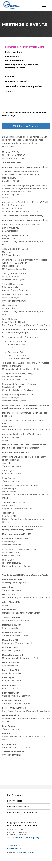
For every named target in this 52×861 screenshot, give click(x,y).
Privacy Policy (14, 848)
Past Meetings (12, 56)
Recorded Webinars (14, 60)
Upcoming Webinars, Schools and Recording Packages (22, 66)
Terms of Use (13, 845)
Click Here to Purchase (26, 126)
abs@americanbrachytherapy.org (23, 837)
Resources (10, 76)
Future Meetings (13, 52)
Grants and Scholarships (17, 81)
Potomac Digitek (27, 852)
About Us (10, 91)
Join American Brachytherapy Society (23, 86)
